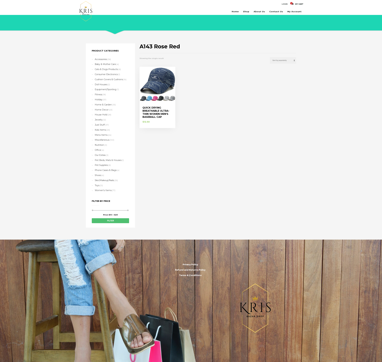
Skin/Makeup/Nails (104, 180)
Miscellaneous (102, 140)
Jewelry (99, 119)
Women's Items (103, 190)
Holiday (99, 99)
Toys (97, 185)
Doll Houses (101, 84)
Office (98, 150)
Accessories (101, 59)
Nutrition (99, 145)
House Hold (101, 114)
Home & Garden (103, 104)
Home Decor (101, 109)
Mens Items (101, 135)
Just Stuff (100, 124)
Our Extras (100, 155)
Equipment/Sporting (105, 89)
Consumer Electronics (106, 74)
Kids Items (100, 130)
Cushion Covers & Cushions (109, 79)
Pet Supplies (101, 165)
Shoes (98, 175)
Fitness (98, 94)
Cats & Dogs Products (106, 69)
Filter (110, 221)
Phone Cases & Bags (106, 170)
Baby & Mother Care (105, 64)
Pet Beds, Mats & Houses (108, 160)
